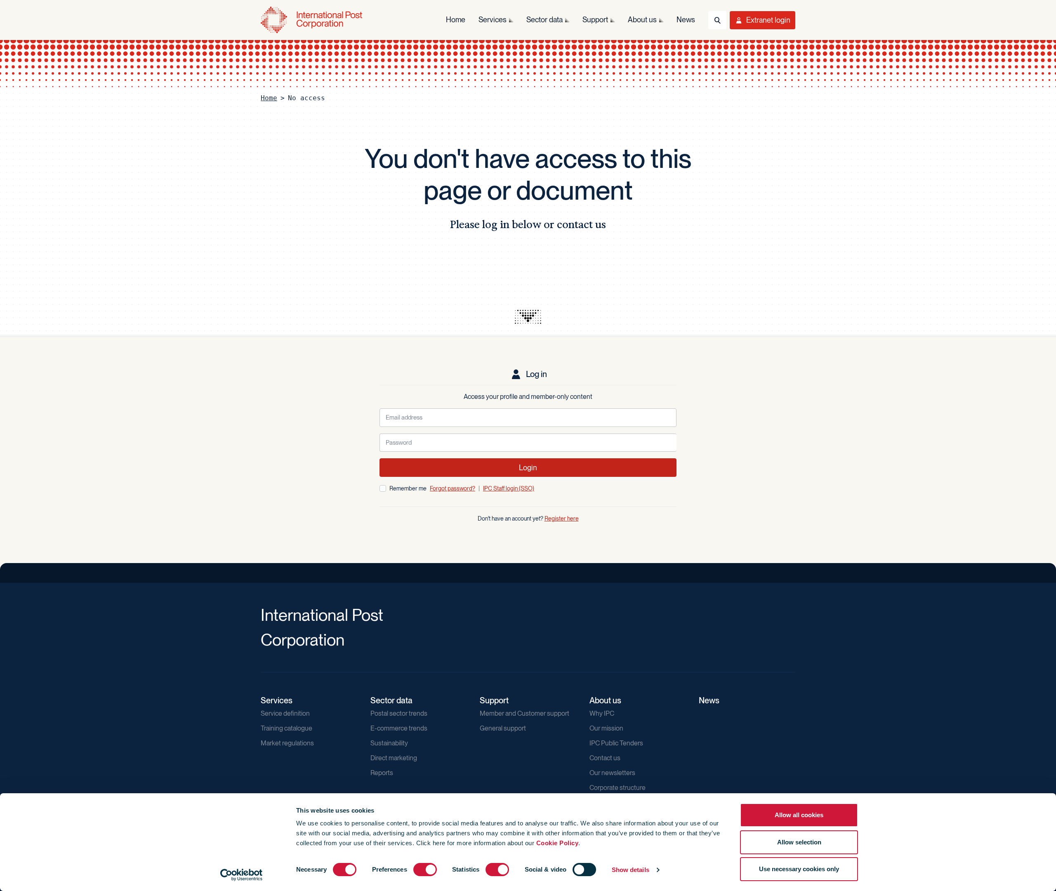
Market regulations (287, 743)
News (709, 700)
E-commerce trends (398, 728)
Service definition (285, 713)
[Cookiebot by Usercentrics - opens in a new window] (241, 875)
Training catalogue (286, 728)
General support (503, 728)
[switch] (425, 869)
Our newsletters (612, 773)
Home (269, 98)
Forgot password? (452, 488)
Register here (561, 518)
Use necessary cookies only (799, 868)
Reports (381, 773)
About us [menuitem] (642, 19)
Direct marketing (393, 758)
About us (605, 700)
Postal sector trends (398, 713)
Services (276, 700)
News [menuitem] (685, 19)
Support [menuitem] (595, 19)
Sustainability (389, 743)
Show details (630, 869)
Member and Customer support (524, 713)
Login (528, 467)
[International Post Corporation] (312, 20)
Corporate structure (617, 788)
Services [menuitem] (492, 19)
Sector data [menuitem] (544, 19)
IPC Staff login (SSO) (508, 488)
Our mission (606, 728)
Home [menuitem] (455, 19)
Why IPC (601, 713)
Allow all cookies (799, 814)
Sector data (391, 700)
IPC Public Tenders (616, 743)
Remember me (408, 488)
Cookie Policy (557, 842)
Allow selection (799, 842)
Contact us (604, 758)
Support (494, 700)
